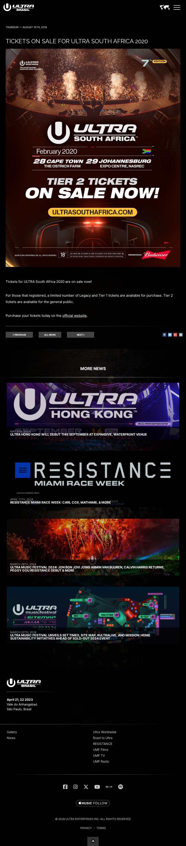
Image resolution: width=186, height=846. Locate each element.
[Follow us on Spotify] (120, 787)
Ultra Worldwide (104, 732)
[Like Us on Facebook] (65, 787)
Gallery (12, 732)
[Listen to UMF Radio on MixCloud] (109, 787)
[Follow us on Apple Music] (93, 803)
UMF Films (100, 749)
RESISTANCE (102, 744)
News (11, 738)
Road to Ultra (103, 738)
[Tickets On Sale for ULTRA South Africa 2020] (93, 266)
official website (74, 315)
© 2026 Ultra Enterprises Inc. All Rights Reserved (93, 819)
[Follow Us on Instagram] (75, 787)
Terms (101, 828)
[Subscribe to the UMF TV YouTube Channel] (97, 787)
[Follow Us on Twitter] (86, 787)
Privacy (86, 828)
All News (50, 334)
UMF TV (99, 755)
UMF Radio (101, 761)
